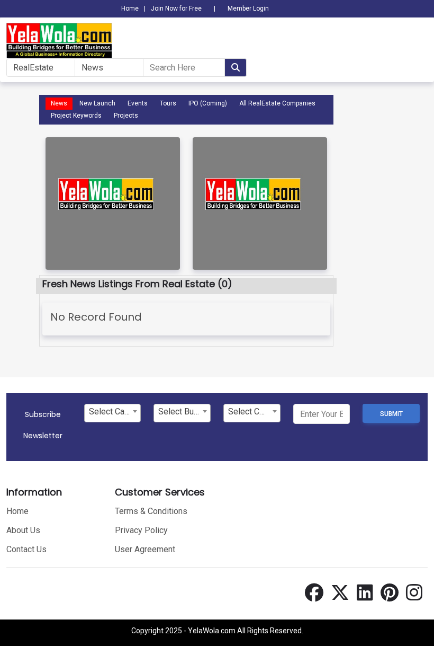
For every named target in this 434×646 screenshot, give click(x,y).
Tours (168, 103)
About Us (23, 530)
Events (138, 103)
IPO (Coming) (207, 103)
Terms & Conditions (151, 511)
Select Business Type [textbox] (184, 411)
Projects (126, 115)
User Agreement (145, 549)
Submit (391, 414)
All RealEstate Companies (277, 103)
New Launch (97, 103)
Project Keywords (76, 115)
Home (130, 8)
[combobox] (112, 413)
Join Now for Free (176, 8)
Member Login (248, 8)
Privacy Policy (141, 530)
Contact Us (26, 549)
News (59, 103)
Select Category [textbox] (115, 411)
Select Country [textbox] (254, 411)
